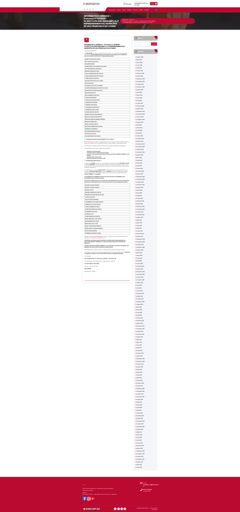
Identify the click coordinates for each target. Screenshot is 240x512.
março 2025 (140, 103)
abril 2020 (139, 260)
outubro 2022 (140, 182)
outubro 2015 (140, 394)
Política (124, 10)
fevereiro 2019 (140, 293)
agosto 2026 (140, 57)
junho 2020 (139, 255)
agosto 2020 (140, 250)
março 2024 (140, 135)
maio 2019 (139, 285)
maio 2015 (139, 407)
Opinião (141, 10)
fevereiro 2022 (140, 201)
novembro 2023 (141, 146)
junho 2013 (139, 467)
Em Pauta (135, 10)
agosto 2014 (140, 429)
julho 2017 (139, 339)
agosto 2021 (140, 217)
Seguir (152, 3)
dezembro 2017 (140, 326)
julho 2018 (139, 307)
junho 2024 (139, 127)
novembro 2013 (140, 453)
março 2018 (140, 318)
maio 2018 (139, 312)
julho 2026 (139, 59)
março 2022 (140, 198)
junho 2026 (139, 62)
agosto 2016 (140, 367)
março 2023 (140, 168)
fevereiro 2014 (140, 445)
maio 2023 (139, 163)
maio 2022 (139, 193)
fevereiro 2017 (140, 353)
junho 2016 (139, 372)
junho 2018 (139, 309)
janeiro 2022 (140, 203)
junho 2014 (139, 434)
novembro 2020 (141, 242)
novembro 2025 (141, 81)
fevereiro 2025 (140, 106)
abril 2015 (139, 410)
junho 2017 (139, 342)
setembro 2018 (140, 301)
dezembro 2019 (140, 271)
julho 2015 (139, 402)
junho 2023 (139, 160)
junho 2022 (139, 190)
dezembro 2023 (141, 144)
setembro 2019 (140, 280)
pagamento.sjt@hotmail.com (91, 143)
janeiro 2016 (140, 385)
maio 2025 (139, 97)
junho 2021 (139, 222)
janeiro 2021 (140, 236)
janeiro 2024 (140, 141)
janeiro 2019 (140, 296)
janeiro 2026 (140, 76)
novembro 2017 (140, 328)
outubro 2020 (140, 244)
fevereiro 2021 (140, 233)
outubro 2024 (140, 117)
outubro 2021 (140, 212)
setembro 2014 (140, 426)
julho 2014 (139, 432)
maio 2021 (139, 225)
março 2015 (140, 413)
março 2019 (140, 290)
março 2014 (140, 443)
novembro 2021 (140, 209)
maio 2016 (139, 375)
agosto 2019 (140, 282)
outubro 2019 (140, 277)
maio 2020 (139, 258)
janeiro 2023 (140, 174)
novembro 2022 (141, 179)
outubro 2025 (140, 84)
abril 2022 (139, 195)
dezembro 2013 (140, 451)
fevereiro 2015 (140, 415)
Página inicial (125, 19)
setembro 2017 (140, 334)
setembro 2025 (140, 87)
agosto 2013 (140, 462)
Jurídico (119, 10)
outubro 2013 (140, 456)
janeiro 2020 (140, 269)
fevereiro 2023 (140, 171)
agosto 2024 (140, 122)
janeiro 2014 (140, 448)
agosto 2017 (140, 337)
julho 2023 (139, 157)
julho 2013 (139, 464)
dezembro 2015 (140, 388)
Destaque (131, 19)
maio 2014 (139, 437)
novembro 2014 (141, 421)
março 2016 (140, 380)
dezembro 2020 (141, 239)
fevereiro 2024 (140, 138)
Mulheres (129, 10)
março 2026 (140, 70)
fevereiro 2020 (140, 266)
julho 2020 (139, 252)
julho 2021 (139, 220)
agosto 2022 (140, 187)
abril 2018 (139, 315)
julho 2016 (139, 369)
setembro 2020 (141, 247)
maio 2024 (139, 130)
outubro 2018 (140, 299)
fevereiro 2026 (140, 73)
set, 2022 (86, 40)
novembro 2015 (140, 391)
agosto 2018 (140, 304)
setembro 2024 (141, 119)
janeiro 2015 (140, 418)
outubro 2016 (140, 364)
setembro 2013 (140, 459)
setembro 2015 (140, 396)
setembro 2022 (140, 184)
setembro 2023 (140, 152)
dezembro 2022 (141, 176)
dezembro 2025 (141, 78)
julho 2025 (139, 92)
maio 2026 (139, 65)
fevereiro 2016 (140, 383)
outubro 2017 (140, 331)
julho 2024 (139, 125)
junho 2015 (139, 405)
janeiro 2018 (140, 323)
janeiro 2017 (140, 356)
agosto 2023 (140, 155)
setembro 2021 (140, 214)
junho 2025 (139, 95)
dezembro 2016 (140, 358)
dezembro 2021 (140, 206)
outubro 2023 (140, 149)
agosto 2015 (140, 399)
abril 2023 (139, 165)
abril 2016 (139, 377)
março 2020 (140, 263)
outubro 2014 (140, 424)
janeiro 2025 (140, 108)
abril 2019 (139, 288)
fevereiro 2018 (140, 320)
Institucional (112, 10)
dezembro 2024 (141, 111)
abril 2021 (139, 228)
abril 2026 (139, 68)
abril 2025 (139, 100)
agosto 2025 (140, 89)
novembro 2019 (140, 274)
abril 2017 (139, 347)
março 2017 (140, 350)
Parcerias (146, 10)
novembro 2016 (140, 361)
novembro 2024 (141, 114)
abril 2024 (139, 133)
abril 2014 (139, 440)
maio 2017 (139, 345)
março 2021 (140, 231)
